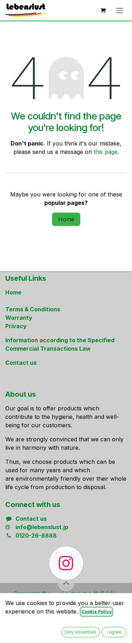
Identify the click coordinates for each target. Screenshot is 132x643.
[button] (66, 582)
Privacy (16, 326)
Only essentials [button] (80, 632)
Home (66, 219)
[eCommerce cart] (103, 10)
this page (106, 151)
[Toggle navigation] (120, 10)
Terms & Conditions (32, 309)
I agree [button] (114, 632)
